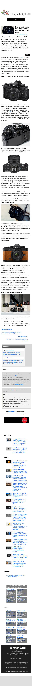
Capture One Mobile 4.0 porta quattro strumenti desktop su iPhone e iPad (19, 502)
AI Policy (21, 653)
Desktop (12, 658)
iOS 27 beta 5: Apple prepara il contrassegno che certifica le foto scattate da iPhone (19, 564)
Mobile (20, 658)
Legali (8, 653)
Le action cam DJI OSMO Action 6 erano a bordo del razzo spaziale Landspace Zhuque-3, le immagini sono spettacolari (19, 486)
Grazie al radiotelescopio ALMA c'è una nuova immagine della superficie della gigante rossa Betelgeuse (19, 464)
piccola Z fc (22, 57)
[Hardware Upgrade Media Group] (17, 652)
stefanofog (13, 390)
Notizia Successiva (22, 336)
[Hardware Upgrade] (14, 649)
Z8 (10, 112)
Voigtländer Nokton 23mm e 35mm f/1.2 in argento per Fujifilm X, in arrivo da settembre (19, 509)
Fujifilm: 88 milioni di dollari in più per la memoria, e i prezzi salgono (18, 549)
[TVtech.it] (23, 649)
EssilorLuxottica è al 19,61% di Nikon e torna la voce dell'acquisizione (19, 471)
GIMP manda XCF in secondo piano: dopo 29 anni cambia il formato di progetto (19, 534)
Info (16, 375)
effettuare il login (11, 411)
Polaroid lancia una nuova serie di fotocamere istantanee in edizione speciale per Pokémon (19, 526)
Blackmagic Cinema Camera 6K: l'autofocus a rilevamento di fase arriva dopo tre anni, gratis (19, 557)
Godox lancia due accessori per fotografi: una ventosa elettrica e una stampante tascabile (19, 478)
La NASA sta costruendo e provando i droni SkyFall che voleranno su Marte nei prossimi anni (19, 542)
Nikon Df (4, 70)
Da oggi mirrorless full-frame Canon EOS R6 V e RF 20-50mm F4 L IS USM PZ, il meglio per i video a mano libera (19, 442)
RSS (16, 654)
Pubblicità (26, 653)
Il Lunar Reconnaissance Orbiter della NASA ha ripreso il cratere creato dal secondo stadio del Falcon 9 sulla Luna (19, 517)
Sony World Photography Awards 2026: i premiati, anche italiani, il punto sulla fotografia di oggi (19, 450)
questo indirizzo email (18, 384)
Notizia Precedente (7, 329)
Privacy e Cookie (14, 653)
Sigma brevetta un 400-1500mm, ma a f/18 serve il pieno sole (19, 495)
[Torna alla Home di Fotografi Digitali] (16, 15)
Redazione (11, 654)
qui (22, 414)
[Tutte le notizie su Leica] (16, 422)
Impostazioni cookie (22, 654)
